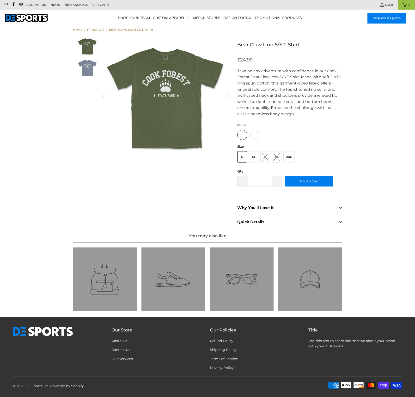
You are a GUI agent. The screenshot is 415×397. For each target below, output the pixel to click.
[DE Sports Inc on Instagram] (21, 4)
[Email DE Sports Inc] (6, 4)
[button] (171, 18)
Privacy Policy (222, 368)
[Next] (229, 96)
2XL (289, 157)
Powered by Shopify (67, 386)
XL (277, 157)
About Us (119, 341)
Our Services (122, 359)
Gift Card (100, 4)
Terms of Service (224, 359)
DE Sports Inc (37, 386)
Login (390, 4)
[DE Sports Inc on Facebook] (13, 4)
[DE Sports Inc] (26, 18)
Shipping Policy (223, 350)
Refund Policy (221, 341)
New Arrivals (76, 4)
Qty (240, 171)
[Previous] (104, 96)
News (55, 4)
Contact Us (36, 4)
